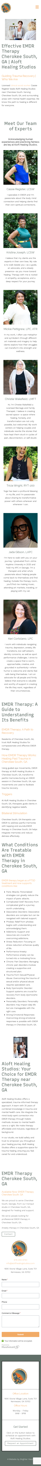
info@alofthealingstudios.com (20, 1263)
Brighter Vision (27, 1459)
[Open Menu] (37, 7)
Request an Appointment (20, 1443)
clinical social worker (20, 85)
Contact (8, 1234)
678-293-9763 (20, 1260)
